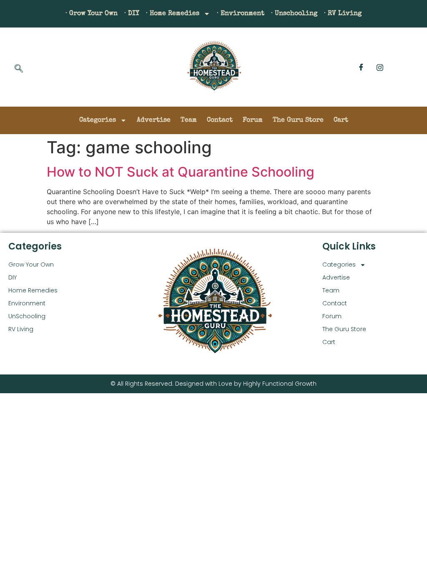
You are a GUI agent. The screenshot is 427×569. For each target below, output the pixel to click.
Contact (220, 120)
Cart (341, 120)
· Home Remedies (172, 13)
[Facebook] (361, 67)
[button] (18, 69)
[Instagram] (380, 67)
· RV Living (343, 13)
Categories (97, 120)
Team (189, 120)
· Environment (240, 13)
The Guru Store (298, 120)
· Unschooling (294, 13)
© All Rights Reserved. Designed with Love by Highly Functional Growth (213, 383)
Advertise (154, 120)
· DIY (131, 13)
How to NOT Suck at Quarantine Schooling (180, 172)
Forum (253, 120)
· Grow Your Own (91, 13)
